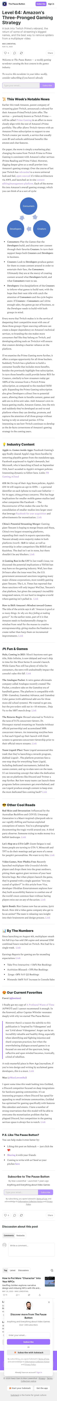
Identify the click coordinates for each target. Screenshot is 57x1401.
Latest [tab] (12, 1270)
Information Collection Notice (37, 1361)
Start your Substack (21, 1388)
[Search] (52, 1270)
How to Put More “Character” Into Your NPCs (21, 1280)
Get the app (42, 1388)
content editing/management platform (23, 181)
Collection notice (28, 1381)
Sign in (51, 4)
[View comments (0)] (14, 53)
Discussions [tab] (23, 1270)
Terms (50, 1378)
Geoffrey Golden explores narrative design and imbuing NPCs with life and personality (20, 1286)
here (17, 1164)
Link (39, 517)
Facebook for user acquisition (31, 513)
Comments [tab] (9, 1235)
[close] (49, 1302)
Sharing (11, 1155)
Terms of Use (43, 1359)
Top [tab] (5, 1270)
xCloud (15, 476)
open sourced (23, 176)
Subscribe (41, 4)
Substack (15, 1395)
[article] (28, 1287)
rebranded (24, 172)
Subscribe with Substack (30, 1352)
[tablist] (14, 1235)
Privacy (42, 1378)
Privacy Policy (30, 1364)
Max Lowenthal (9, 44)
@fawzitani (15, 998)
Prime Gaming (24, 120)
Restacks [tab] (20, 1235)
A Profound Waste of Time (40, 1005)
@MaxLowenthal (17, 1077)
